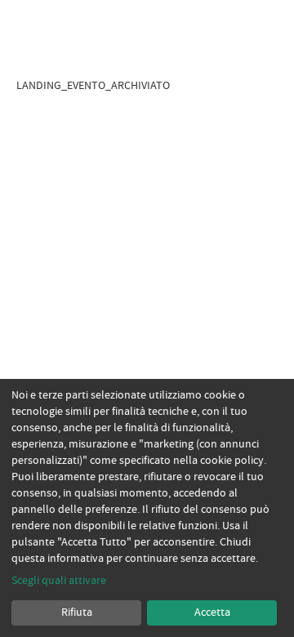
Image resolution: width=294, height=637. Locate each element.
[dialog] (147, 508)
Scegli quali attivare (58, 580)
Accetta (212, 612)
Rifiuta (76, 612)
